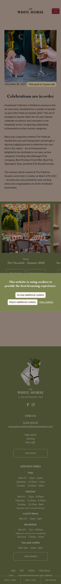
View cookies (46, 302)
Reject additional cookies (22, 302)
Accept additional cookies (30, 295)
